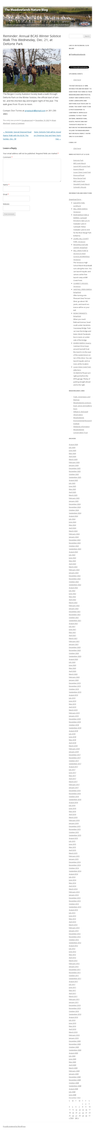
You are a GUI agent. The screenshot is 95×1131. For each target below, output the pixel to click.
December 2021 (75, 611)
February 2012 (74, 963)
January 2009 (74, 1074)
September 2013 (75, 907)
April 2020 (72, 671)
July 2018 (72, 734)
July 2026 (72, 447)
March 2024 (73, 531)
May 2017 (72, 776)
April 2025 (72, 492)
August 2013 (73, 910)
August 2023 (73, 552)
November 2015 (75, 829)
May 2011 (72, 990)
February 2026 (74, 462)
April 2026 (72, 456)
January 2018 (74, 752)
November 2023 (75, 543)
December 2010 (75, 1005)
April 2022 (72, 600)
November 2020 (75, 650)
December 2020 (75, 647)
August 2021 (73, 623)
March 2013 (73, 925)
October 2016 (74, 796)
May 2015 (72, 847)
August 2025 (73, 480)
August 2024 (73, 516)
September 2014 (75, 871)
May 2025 (72, 489)
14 (80, 1110)
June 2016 (72, 808)
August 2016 (73, 802)
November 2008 (75, 1080)
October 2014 (74, 868)
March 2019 (73, 710)
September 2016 (75, 799)
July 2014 (72, 877)
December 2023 (75, 540)
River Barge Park (79, 178)
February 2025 (74, 498)
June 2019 (72, 701)
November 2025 (75, 471)
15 (83, 1110)
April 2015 (72, 850)
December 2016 (75, 790)
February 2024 (74, 534)
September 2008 (75, 1086)
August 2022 (73, 588)
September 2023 (75, 549)
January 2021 (74, 644)
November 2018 (75, 722)
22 (83, 1113)
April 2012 (72, 957)
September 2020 (75, 656)
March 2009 (73, 1068)
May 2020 (72, 668)
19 (73, 1113)
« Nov (71, 1118)
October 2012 (74, 940)
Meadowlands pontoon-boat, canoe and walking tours (82, 406)
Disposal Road (78, 175)
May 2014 (72, 883)
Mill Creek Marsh (79, 163)
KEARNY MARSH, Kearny (82, 343)
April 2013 (72, 922)
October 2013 (74, 904)
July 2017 (72, 770)
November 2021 (75, 614)
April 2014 (72, 886)
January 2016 (74, 823)
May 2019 (72, 704)
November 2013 (75, 901)
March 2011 (73, 996)
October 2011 (74, 975)
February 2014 (74, 892)
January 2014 (74, 895)
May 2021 (72, 632)
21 (80, 1113)
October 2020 (74, 653)
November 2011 (75, 972)
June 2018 (72, 737)
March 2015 (73, 853)
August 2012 (73, 946)
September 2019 (75, 692)
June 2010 (72, 1023)
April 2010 (72, 1029)
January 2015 (74, 859)
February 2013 (74, 928)
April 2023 (72, 564)
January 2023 (74, 573)
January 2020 (74, 680)
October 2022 (74, 582)
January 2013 (74, 931)
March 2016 (73, 817)
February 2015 (74, 856)
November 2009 (75, 1044)
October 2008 (74, 1083)
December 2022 (75, 576)
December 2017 (75, 755)
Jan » (77, 1118)
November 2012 (75, 937)
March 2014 (73, 889)
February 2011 (74, 999)
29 (83, 1116)
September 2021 (75, 620)
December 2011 (75, 969)
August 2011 (73, 981)
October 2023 (74, 546)
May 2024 (72, 525)
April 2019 (72, 707)
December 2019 (75, 683)
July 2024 (72, 519)
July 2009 (72, 1056)
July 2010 (72, 1020)
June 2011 (72, 987)
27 (76, 1116)
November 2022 (75, 579)
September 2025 (75, 477)
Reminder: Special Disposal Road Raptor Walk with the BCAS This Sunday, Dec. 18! (17, 135)
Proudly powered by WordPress (14, 1126)
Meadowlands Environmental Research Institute (82, 421)
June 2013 (72, 916)
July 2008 (72, 1092)
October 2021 (74, 617)
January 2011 (74, 1002)
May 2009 (72, 1062)
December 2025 (75, 468)
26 (73, 1116)
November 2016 (75, 793)
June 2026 (72, 450)
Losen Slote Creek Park (82, 172)
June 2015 (72, 844)
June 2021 (72, 629)
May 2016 (72, 811)
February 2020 (74, 677)
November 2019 (75, 686)
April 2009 (72, 1065)
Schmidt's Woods (79, 187)
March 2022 (73, 602)
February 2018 (74, 749)
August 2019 (73, 695)
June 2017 (72, 773)
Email (6, 194)
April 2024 (72, 528)
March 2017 (73, 781)
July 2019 (72, 698)
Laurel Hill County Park (81, 166)
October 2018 (74, 725)
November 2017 (75, 758)
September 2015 (75, 835)
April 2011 (72, 993)
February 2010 (74, 1035)
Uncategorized (27, 120)
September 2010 (75, 1014)
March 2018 (73, 746)
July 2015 (72, 841)
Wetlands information (81, 426)
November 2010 (75, 1008)
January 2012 (74, 966)
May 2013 (72, 919)
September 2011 (75, 978)
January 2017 (74, 787)
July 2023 (72, 555)
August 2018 (73, 731)
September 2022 (75, 585)
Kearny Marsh (78, 169)
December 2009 (75, 1041)
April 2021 (72, 635)
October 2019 (74, 689)
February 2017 (74, 784)
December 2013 (75, 898)
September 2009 (75, 1050)
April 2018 (72, 743)
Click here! (77, 80)
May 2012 (72, 955)
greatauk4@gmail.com (35, 110)
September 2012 (75, 943)
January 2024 (74, 537)
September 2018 (75, 728)
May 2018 (72, 740)
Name (6, 184)
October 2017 (74, 761)
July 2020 (72, 662)
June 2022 (72, 594)
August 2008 (73, 1089)
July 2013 (72, 913)
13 (76, 1110)
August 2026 (73, 444)
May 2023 (72, 561)
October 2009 (74, 1047)
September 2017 (75, 764)
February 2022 (74, 605)
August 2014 (73, 874)
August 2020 (73, 659)
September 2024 (75, 513)
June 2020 (72, 665)
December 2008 (75, 1077)
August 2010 (73, 1017)
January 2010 (74, 1038)
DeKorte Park (78, 160)
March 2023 (73, 567)
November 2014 (75, 865)
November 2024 (75, 507)
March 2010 (73, 1032)
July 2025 (72, 483)
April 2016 (72, 814)
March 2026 (73, 459)
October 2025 (74, 474)
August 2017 (73, 767)
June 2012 (72, 952)
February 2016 (74, 820)
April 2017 (72, 778)
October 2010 (74, 1011)
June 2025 (72, 486)
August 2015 (73, 838)
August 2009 (73, 1053)
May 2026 (72, 453)
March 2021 (73, 638)
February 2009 (74, 1071)
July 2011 (72, 984)
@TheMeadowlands (77, 54)
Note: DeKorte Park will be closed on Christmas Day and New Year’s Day (47, 135)
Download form (75, 199)
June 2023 (72, 558)
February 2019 (74, 713)
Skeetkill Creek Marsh (81, 184)
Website (6, 204)
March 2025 (73, 495)
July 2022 (72, 591)
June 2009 (72, 1059)
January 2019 (74, 716)
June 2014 (72, 880)
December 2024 (75, 504)
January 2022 (74, 608)
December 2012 (75, 934)
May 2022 (72, 597)
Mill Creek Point (79, 181)
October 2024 (74, 510)
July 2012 (72, 949)
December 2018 (75, 719)
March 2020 (73, 674)
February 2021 (74, 641)
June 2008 (72, 1095)
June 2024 (72, 522)
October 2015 (74, 832)
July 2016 (72, 805)
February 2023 (74, 570)
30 (86, 1116)
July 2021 (72, 626)
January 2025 (74, 501)
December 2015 (75, 826)
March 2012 (73, 960)
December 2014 (75, 862)
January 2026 (74, 465)
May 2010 (72, 1026)
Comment (7, 157)
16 (86, 1110)
